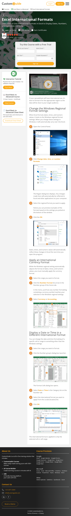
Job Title (20, 55)
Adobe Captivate (41, 479)
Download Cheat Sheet (13, 121)
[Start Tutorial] (48, 84)
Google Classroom (41, 460)
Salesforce (49, 479)
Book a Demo (10, 504)
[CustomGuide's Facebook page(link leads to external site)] (9, 497)
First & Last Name (23, 48)
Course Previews (44, 451)
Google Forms (40, 462)
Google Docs (51, 460)
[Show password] (52, 58)
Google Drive (59, 460)
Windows (57, 472)
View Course (9, 103)
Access (38, 471)
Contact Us (7, 484)
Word (62, 472)
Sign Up (60, 4)
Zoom (63, 479)
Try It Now (8, 87)
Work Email (40, 48)
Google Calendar (45, 458)
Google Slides (58, 462)
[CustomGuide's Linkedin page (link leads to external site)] (4, 497)
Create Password (42, 55)
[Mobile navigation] (67, 3)
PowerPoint (45, 472)
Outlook (38, 472)
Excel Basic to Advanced (20, 9)
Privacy (41, 513)
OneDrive (58, 471)
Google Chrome (55, 458)
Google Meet (39, 464)
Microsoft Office (49, 471)
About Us (6, 451)
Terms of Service (32, 513)
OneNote (64, 471)
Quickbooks (57, 479)
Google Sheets (49, 462)
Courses (6, 9)
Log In (50, 4)
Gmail (38, 458)
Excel (42, 471)
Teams (52, 472)
